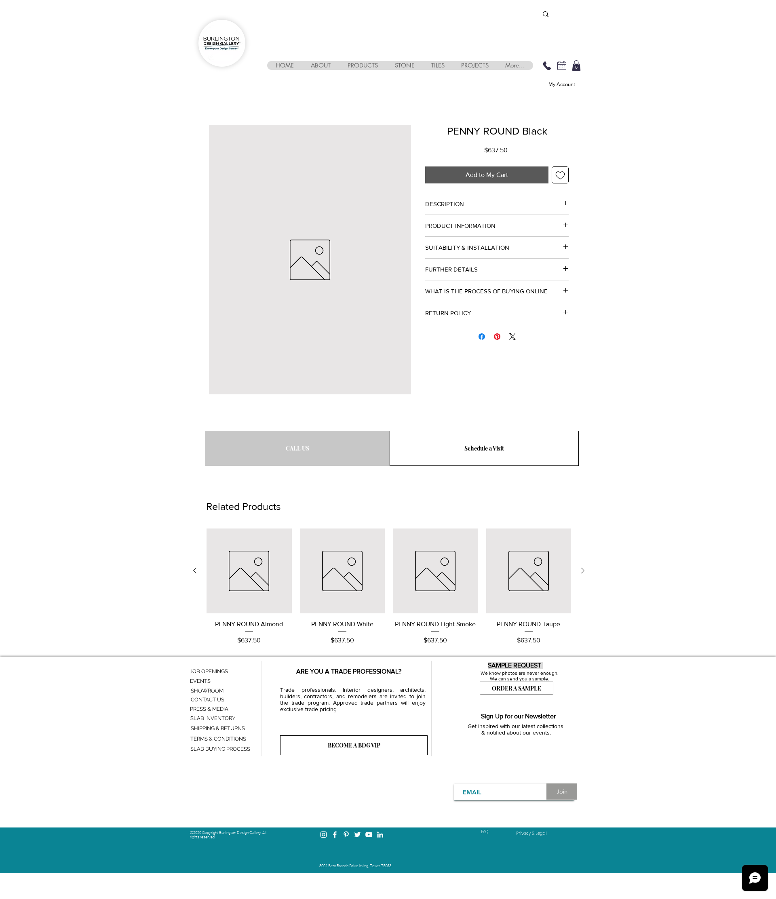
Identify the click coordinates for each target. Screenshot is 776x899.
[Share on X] (512, 336)
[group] (389, 587)
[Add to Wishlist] (560, 174)
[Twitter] (357, 834)
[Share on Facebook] (482, 336)
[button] (320, 65)
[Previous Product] (195, 570)
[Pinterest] (346, 834)
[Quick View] (249, 571)
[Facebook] (335, 834)
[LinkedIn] (380, 834)
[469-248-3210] (547, 65)
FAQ (484, 832)
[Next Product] (583, 570)
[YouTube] (369, 834)
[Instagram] (323, 834)
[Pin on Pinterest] (497, 336)
